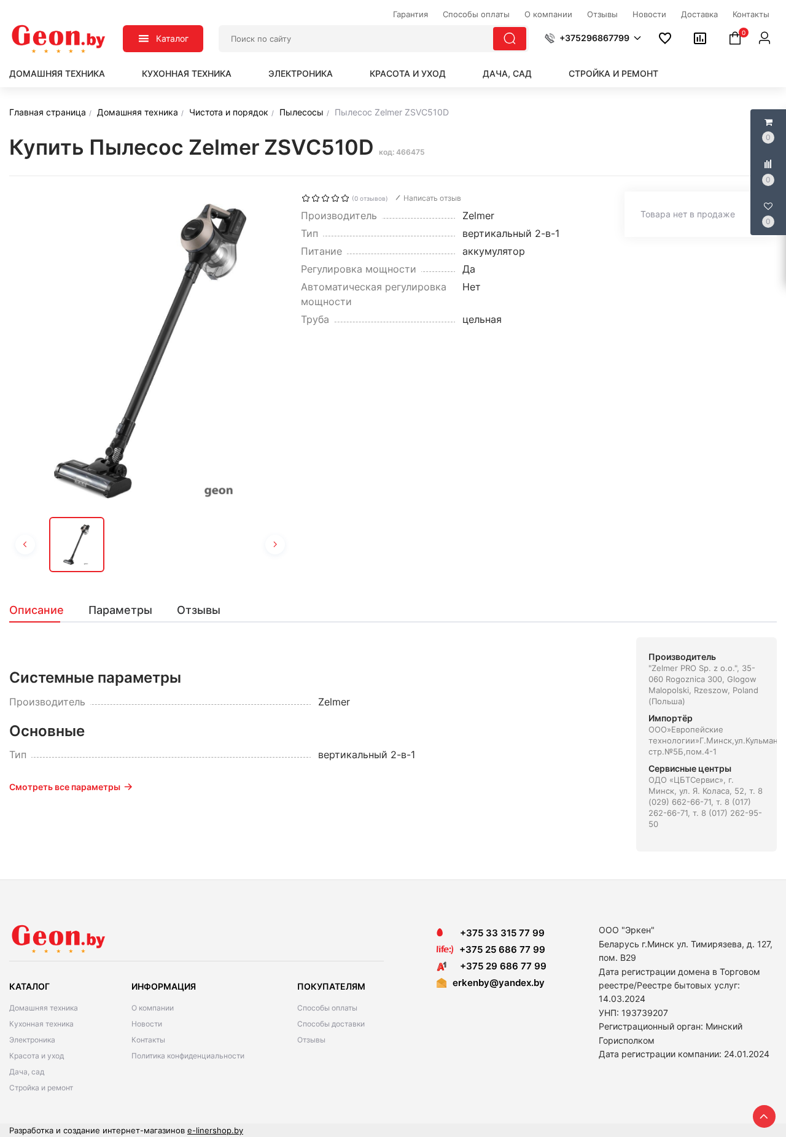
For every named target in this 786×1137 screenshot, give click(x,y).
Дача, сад (507, 73)
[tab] (42, 610)
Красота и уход (408, 73)
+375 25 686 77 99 (502, 949)
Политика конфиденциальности (187, 1055)
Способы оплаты (327, 1007)
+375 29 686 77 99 (500, 966)
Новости (146, 1023)
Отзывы (311, 1039)
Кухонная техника (187, 73)
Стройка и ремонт (613, 73)
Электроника (300, 73)
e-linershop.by (215, 1130)
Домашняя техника (57, 73)
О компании (152, 1007)
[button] (593, 38)
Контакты (148, 1039)
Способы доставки (331, 1023)
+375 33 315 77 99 (499, 933)
